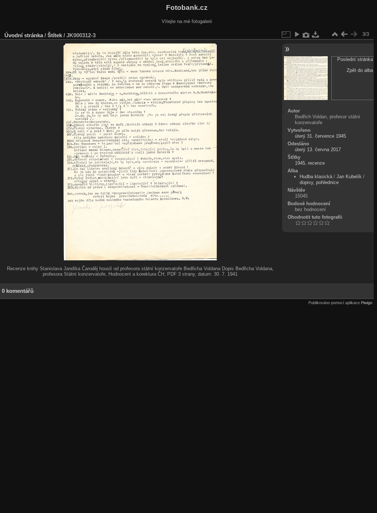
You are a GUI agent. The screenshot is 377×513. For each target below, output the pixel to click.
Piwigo (366, 302)
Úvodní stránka (23, 35)
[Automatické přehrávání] (296, 34)
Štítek (54, 35)
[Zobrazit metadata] (306, 34)
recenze (316, 163)
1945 (300, 163)
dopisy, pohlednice (319, 182)
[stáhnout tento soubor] (315, 34)
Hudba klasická (316, 176)
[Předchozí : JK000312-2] (344, 34)
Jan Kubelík (349, 176)
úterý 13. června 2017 (318, 149)
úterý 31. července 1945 (320, 136)
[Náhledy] (334, 34)
